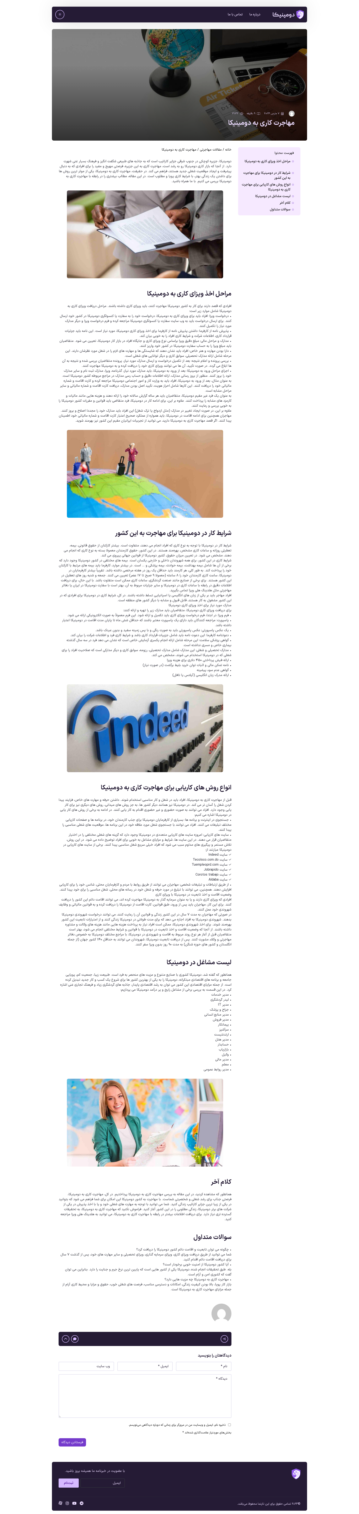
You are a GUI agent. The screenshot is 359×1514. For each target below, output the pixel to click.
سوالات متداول (279, 209)
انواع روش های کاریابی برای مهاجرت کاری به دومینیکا (266, 187)
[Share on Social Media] (224, 1339)
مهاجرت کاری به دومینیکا (261, 123)
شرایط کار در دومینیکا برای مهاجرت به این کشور (266, 175)
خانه (228, 149)
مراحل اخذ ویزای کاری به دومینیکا (267, 161)
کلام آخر (284, 202)
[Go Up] (65, 1339)
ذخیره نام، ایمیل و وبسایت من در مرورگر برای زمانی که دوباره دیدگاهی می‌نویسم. (177, 1425)
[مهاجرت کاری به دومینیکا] (179, 85)
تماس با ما (235, 14)
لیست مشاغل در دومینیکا (272, 196)
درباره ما (254, 14)
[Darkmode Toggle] (59, 14)
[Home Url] (288, 14)
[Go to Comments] (75, 1339)
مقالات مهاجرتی (211, 149)
